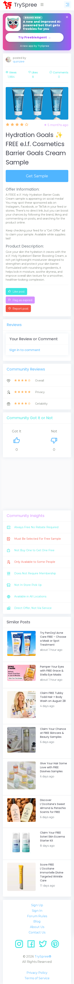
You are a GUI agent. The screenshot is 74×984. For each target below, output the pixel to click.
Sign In (37, 910)
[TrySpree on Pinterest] (55, 945)
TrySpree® (43, 956)
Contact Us (37, 932)
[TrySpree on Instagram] (20, 945)
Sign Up (37, 905)
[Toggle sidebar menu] (67, 4)
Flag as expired (22, 300)
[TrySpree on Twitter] (44, 945)
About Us (37, 927)
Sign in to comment (24, 350)
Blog (37, 921)
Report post (20, 308)
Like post (18, 291)
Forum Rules (37, 916)
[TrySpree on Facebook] (32, 945)
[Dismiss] (67, 17)
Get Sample (37, 176)
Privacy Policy (37, 973)
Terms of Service (37, 978)
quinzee (18, 61)
